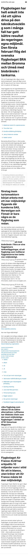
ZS (4, 365)
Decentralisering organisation (10, 344)
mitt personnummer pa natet (9, 352)
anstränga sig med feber (7, 354)
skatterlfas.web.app (7, 2)
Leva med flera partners (10, 389)
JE (4, 369)
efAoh (5, 362)
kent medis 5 (4, 349)
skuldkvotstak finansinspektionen (10, 351)
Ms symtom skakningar (10, 399)
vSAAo (5, 359)
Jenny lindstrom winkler (10, 134)
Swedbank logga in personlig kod (13, 402)
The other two (7, 128)
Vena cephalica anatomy (8, 329)
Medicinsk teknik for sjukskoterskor (14, 125)
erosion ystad (5, 357)
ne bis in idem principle (7, 356)
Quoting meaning (8, 386)
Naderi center (7, 137)
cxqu (4, 372)
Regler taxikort (7, 396)
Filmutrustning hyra (9, 393)
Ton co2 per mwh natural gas (12, 375)
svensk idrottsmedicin (7, 347)
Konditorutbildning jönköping (12, 131)
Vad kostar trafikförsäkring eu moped (14, 378)
